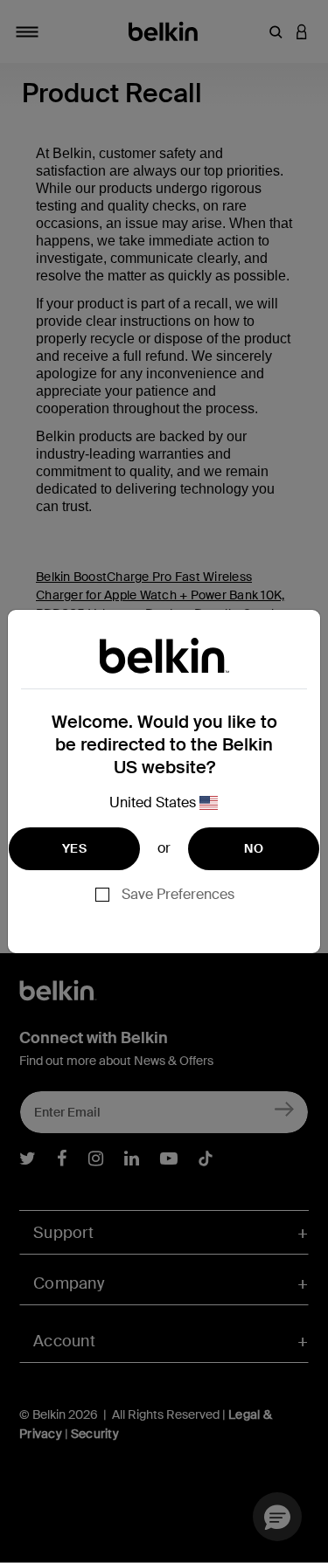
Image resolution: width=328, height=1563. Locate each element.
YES (74, 848)
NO (253, 848)
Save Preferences (178, 894)
